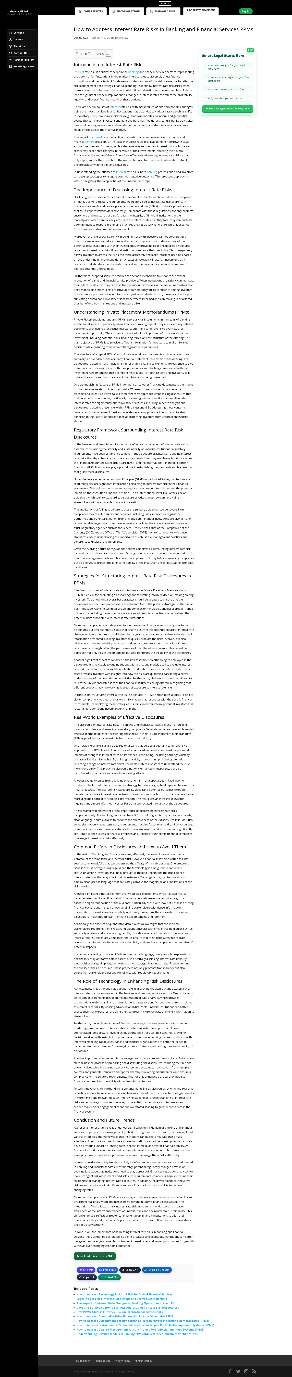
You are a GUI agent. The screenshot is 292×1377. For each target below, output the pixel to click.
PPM (103, 37)
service (89, 142)
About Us (19, 46)
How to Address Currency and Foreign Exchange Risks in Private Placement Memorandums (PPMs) (143, 1321)
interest (115, 107)
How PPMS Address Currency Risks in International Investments (120, 1312)
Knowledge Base (24, 66)
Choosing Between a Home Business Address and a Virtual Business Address (128, 1307)
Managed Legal (166, 11)
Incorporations (129, 11)
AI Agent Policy (143, 1360)
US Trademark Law (117, 37)
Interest (79, 72)
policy (93, 116)
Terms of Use (102, 1360)
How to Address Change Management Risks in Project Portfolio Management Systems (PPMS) (140, 1329)
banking (133, 72)
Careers (18, 39)
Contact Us (20, 53)
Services (19, 32)
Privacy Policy (122, 1360)
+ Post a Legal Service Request (227, 108)
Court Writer (93, 11)
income (172, 146)
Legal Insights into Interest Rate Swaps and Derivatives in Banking (122, 1299)
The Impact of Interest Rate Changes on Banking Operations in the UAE (125, 1303)
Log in (245, 11)
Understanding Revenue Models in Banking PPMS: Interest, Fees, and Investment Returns (137, 1334)
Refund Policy (82, 1360)
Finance (95, 37)
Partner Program (24, 59)
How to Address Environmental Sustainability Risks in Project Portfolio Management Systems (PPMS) (145, 1325)
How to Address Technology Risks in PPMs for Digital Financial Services (125, 1294)
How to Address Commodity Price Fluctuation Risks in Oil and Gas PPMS (125, 1316)
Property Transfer (201, 10)
